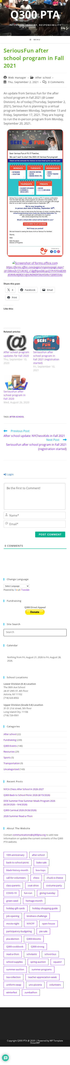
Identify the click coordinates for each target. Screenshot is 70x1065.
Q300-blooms (34, 938)
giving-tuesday (47, 893)
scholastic (32, 954)
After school (43, 77)
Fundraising (10, 740)
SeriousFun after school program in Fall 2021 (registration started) (46, 357)
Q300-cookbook (14, 946)
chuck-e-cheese (55, 877)
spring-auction (38, 961)
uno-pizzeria (35, 984)
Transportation (12, 763)
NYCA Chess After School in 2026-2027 (24, 789)
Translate (25, 590)
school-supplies (14, 961)
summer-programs (42, 969)
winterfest (11, 992)
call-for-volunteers (16, 877)
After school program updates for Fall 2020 (16, 353)
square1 (57, 961)
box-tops (40, 870)
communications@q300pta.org (29, 834)
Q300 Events (10, 745)
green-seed (12, 900)
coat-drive (33, 885)
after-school (17, 416)
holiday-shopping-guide (45, 908)
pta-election (12, 938)
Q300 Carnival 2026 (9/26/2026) (20, 810)
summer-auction (15, 969)
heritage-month (34, 900)
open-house (48, 923)
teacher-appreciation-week (42, 977)
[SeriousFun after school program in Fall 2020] (17, 382)
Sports (7, 757)
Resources (9, 751)
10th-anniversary (15, 855)
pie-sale (43, 931)
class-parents (13, 885)
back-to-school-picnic (17, 862)
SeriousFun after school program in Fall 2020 (14, 395)
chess (36, 877)
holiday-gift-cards (15, 908)
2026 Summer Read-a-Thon (18, 816)
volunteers (55, 984)
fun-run (28, 893)
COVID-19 (11, 893)
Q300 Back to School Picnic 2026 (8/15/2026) (27, 795)
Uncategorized (11, 769)
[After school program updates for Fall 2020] (17, 342)
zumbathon (31, 992)
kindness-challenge (37, 916)
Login (10, 474)
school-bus (50, 954)
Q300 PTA (35, 14)
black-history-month (17, 870)
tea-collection (13, 977)
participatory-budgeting (19, 931)
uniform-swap (13, 984)
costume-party (54, 885)
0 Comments (56, 82)
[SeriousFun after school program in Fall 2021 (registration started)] (46, 342)
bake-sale (41, 862)
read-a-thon (12, 954)
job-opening (12, 916)
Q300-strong (37, 946)
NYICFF (30, 923)
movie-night (12, 923)
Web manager (17, 77)
